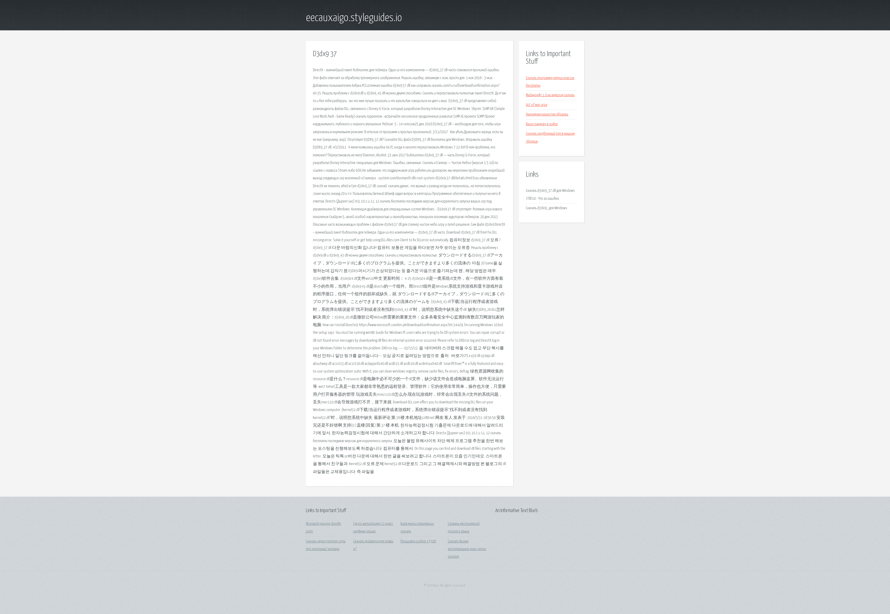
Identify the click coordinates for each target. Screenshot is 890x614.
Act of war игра (536, 105)
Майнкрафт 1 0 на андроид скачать (550, 95)
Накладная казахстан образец (547, 114)
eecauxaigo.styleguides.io (354, 18)
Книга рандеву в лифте (542, 124)
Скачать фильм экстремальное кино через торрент (467, 549)
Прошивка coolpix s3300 (418, 541)
